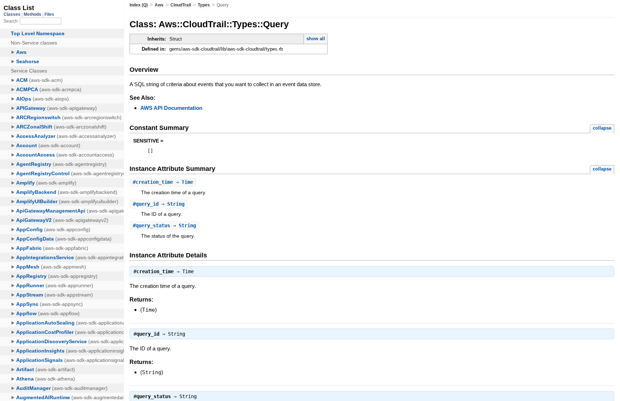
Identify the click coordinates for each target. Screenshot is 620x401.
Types (204, 5)
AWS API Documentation (171, 108)
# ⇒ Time (163, 182)
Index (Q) (139, 5)
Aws (159, 5)
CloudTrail (180, 5)
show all (315, 38)
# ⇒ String (158, 204)
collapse (602, 128)
